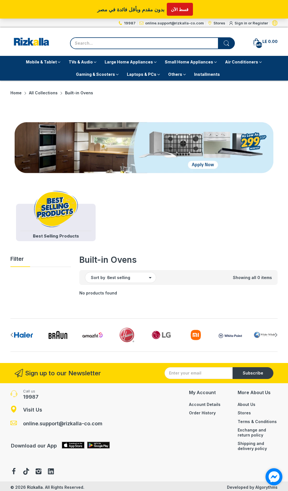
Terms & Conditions (257, 421)
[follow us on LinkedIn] (51, 472)
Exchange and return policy (252, 432)
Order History (202, 412)
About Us (246, 404)
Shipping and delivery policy (252, 446)
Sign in (241, 23)
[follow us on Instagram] (38, 472)
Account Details (204, 404)
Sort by (98, 277)
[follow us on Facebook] (13, 472)
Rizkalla (35, 487)
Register (260, 23)
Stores (244, 412)
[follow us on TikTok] (26, 472)
